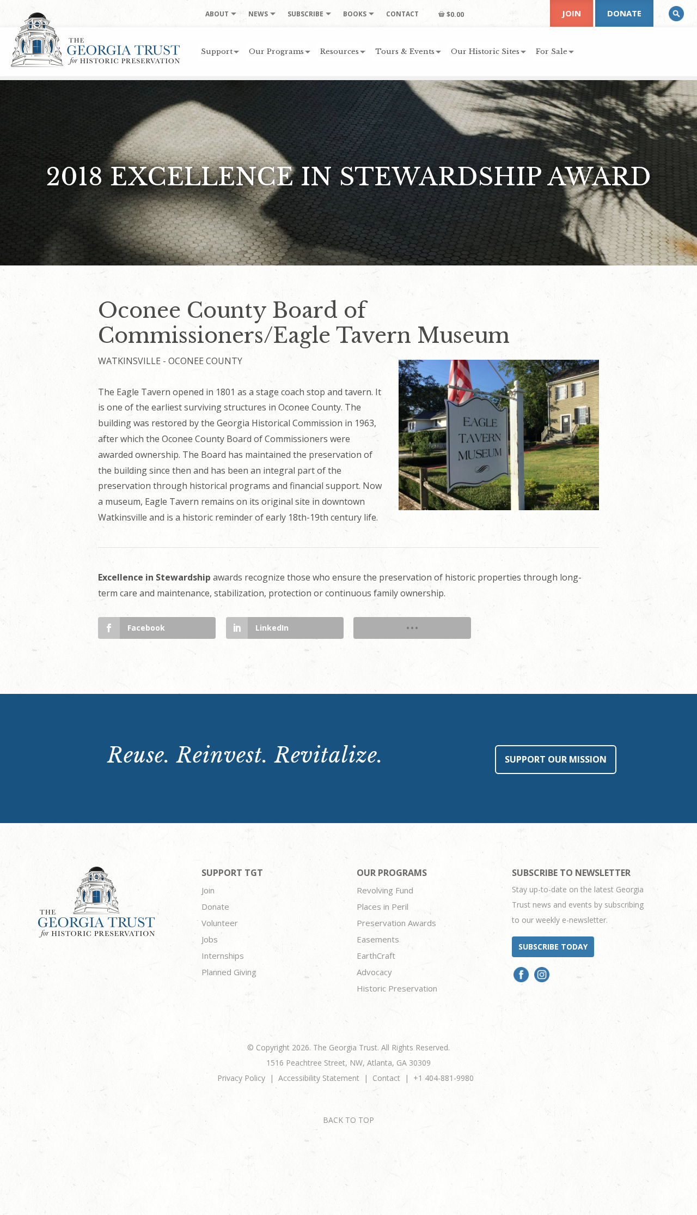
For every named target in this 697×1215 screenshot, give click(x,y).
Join (571, 13)
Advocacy (374, 971)
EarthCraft (376, 955)
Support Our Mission (556, 759)
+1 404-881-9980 (443, 1078)
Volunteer (219, 922)
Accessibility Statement (318, 1078)
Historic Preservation (397, 988)
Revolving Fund (385, 890)
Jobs (209, 939)
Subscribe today (553, 946)
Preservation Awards (396, 922)
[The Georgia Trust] (95, 40)
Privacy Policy (241, 1078)
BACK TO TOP (348, 1120)
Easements (378, 939)
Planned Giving (228, 971)
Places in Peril (382, 906)
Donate (624, 13)
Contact (386, 1078)
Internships (222, 955)
